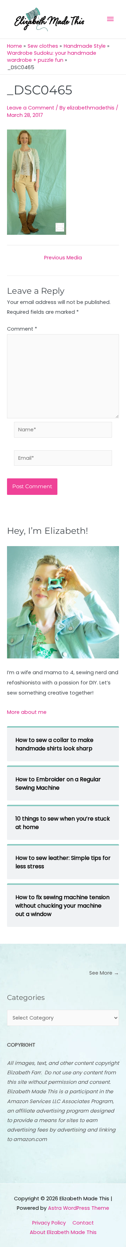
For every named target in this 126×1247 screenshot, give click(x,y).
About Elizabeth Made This (63, 1232)
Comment (22, 328)
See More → (104, 972)
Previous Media (63, 257)
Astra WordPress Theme (78, 1208)
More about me (27, 712)
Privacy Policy (49, 1222)
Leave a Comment (30, 107)
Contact (83, 1222)
